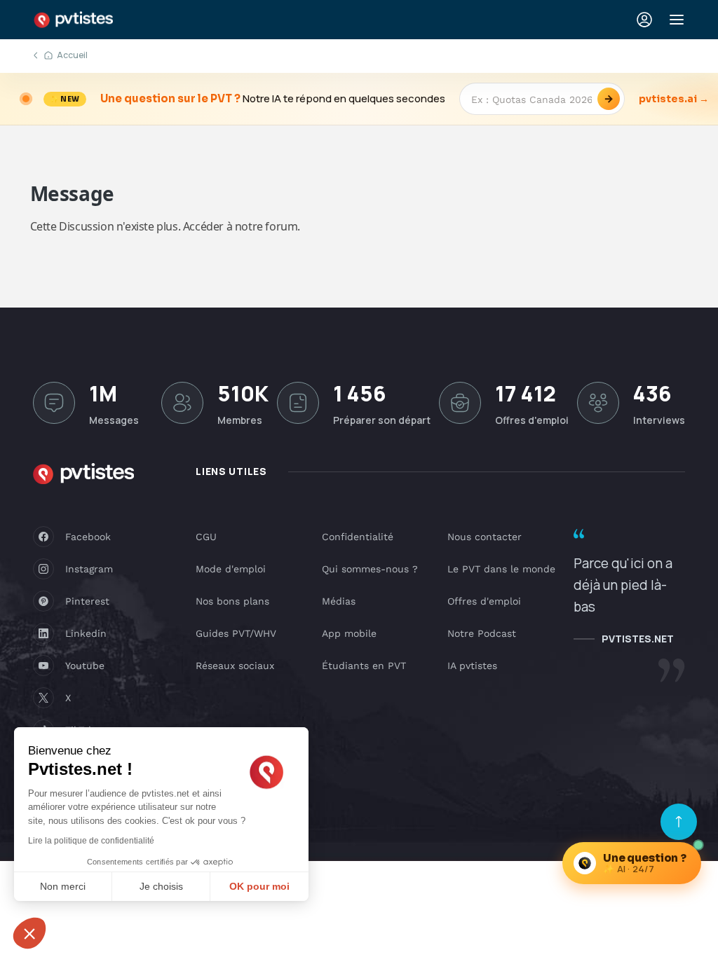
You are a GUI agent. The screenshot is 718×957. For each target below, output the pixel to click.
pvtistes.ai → (674, 98)
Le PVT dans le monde (501, 568)
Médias (338, 601)
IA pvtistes (472, 665)
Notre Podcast (481, 633)
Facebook (88, 536)
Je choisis (161, 886)
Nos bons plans (232, 601)
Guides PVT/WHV (236, 633)
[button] (29, 933)
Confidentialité (357, 536)
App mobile (349, 633)
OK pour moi (259, 886)
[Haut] (679, 822)
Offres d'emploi (484, 601)
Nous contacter (484, 536)
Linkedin (86, 633)
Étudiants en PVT (364, 665)
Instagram (89, 568)
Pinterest (87, 601)
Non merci (63, 886)
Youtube (84, 665)
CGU (206, 536)
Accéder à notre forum (240, 226)
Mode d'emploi (231, 568)
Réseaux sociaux (235, 665)
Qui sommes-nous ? (370, 568)
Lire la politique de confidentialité (91, 841)
